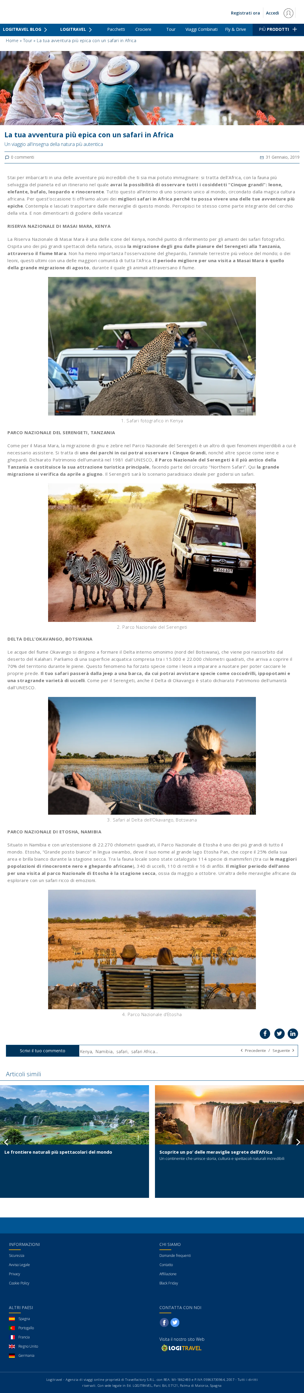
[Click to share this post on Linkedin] (293, 1034)
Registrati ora (245, 13)
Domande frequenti (175, 1255)
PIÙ (274, 29)
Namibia (104, 1051)
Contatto (166, 1264)
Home (12, 40)
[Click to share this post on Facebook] (265, 1034)
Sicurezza (16, 1255)
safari (122, 1051)
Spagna (24, 1318)
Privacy (14, 1273)
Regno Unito (28, 1346)
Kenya (86, 1051)
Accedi (273, 13)
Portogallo (26, 1327)
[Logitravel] (181, 1347)
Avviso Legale (19, 1264)
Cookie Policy (19, 1283)
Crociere (143, 29)
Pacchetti (116, 29)
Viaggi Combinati (202, 29)
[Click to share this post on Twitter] (279, 1034)
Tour (170, 29)
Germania (26, 1355)
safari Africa (143, 1051)
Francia (24, 1337)
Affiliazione (168, 1273)
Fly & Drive (235, 29)
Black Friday (168, 1283)
